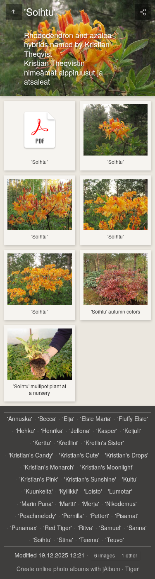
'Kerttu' (42, 443)
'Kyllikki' (68, 491)
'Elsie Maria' (96, 419)
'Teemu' (89, 540)
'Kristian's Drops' (126, 455)
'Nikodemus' (121, 504)
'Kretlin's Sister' (104, 443)
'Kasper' (106, 431)
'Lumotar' (120, 491)
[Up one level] (14, 12)
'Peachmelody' (37, 516)
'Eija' (68, 419)
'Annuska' (19, 419)
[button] (16, 562)
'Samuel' (110, 528)
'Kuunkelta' (38, 491)
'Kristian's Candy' (31, 455)
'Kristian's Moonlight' (107, 467)
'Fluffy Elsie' (132, 419)
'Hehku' (25, 431)
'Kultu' (130, 479)
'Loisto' (93, 491)
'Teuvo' (114, 540)
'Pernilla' (73, 516)
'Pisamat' (126, 516)
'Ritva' (85, 528)
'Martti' (67, 504)
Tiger (132, 568)
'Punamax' (24, 528)
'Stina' (65, 540)
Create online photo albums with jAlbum (68, 568)
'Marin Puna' (36, 504)
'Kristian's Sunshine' (90, 479)
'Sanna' (137, 528)
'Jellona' (80, 431)
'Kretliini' (68, 443)
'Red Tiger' (57, 528)
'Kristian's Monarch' (49, 467)
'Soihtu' (42, 540)
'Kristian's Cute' (79, 455)
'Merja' (90, 504)
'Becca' (47, 419)
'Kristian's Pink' (38, 479)
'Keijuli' (132, 431)
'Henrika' (52, 431)
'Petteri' (99, 516)
